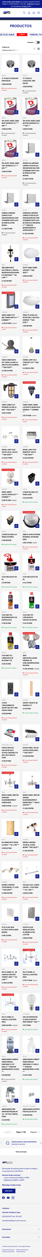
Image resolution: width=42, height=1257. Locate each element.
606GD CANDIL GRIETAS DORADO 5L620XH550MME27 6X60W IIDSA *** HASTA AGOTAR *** (31, 800)
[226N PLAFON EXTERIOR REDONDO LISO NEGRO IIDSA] (31, 520)
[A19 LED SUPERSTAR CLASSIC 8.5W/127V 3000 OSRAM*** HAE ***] (31, 1002)
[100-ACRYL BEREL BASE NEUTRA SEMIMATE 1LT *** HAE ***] (31, 106)
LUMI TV (18, 34)
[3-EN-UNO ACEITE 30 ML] (10, 562)
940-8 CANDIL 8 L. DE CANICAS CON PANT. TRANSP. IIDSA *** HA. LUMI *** (9, 975)
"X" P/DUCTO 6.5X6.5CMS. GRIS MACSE (29, 80)
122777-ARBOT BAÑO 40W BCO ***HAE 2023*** (30, 270)
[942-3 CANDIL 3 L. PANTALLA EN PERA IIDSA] (31, 958)
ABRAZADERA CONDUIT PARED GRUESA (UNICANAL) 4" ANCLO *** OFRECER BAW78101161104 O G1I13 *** (31, 1065)
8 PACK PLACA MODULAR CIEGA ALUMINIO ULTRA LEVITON (29, 931)
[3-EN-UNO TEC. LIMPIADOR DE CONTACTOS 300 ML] (31, 600)
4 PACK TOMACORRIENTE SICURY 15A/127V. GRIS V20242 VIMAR (10, 706)
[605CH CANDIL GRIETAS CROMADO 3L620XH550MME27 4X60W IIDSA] (10, 780)
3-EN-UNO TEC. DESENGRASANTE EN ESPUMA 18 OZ (9, 617)
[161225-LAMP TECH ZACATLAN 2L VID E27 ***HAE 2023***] (10, 435)
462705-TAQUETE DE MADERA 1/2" (30, 704)
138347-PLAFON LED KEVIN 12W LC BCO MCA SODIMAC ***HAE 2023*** (31, 318)
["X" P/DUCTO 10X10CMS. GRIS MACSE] (10, 64)
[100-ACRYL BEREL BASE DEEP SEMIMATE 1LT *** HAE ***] (10, 106)
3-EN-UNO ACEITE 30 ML (9, 578)
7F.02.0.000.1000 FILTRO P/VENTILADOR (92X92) (10, 929)
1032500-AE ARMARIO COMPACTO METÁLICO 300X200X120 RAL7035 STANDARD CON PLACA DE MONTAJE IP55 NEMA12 (31, 169)
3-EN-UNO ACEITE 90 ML (30, 578)
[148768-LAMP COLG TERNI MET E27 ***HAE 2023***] (31, 345)
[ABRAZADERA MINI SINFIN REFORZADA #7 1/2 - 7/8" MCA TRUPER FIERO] (10, 1095)
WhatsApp (8, 1191)
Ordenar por (5, 47)
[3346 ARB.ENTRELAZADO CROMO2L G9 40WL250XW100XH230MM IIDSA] (31, 641)
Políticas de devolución (22, 1249)
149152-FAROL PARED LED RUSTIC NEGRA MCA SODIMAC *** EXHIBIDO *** (31, 408)
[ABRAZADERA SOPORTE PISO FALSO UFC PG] (31, 1095)
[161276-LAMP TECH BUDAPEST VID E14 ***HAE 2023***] (31, 435)
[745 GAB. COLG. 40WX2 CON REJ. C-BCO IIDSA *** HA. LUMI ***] (31, 870)
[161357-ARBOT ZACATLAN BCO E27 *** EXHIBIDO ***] (10, 477)
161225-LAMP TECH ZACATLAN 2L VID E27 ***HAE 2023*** (9, 452)
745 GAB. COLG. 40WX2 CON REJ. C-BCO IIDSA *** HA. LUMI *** (31, 887)
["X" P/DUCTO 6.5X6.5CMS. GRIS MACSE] (31, 64)
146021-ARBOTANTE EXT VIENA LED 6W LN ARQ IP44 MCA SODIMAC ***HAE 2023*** (10, 363)
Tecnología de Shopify (24, 1246)
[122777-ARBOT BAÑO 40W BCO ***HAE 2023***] (31, 253)
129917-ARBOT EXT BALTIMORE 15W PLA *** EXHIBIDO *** (10, 317)
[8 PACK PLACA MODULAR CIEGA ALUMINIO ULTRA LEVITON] (31, 913)
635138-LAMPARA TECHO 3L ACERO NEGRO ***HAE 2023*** (31, 844)
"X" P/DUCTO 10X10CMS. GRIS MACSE (10, 79)
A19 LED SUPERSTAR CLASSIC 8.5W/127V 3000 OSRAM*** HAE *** (31, 1019)
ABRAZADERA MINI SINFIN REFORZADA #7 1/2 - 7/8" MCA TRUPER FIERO (10, 1113)
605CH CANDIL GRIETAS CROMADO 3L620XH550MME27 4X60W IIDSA (10, 798)
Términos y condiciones (8, 1251)
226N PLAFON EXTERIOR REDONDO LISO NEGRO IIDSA (31, 536)
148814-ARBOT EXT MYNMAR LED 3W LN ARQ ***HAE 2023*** (9, 407)
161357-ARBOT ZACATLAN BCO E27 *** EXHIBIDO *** (10, 494)
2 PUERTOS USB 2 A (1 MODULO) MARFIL (9, 535)
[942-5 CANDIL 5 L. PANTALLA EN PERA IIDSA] (10, 1002)
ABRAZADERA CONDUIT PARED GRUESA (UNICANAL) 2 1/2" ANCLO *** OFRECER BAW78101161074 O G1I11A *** (10, 1065)
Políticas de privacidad (8, 1249)
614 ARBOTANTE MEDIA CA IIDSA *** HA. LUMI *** (10, 843)
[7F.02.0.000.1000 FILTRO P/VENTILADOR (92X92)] (10, 913)
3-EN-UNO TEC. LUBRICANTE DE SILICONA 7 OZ (7, 657)
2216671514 (30, 4)
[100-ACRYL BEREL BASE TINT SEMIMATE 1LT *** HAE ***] (10, 149)
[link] (8, 1132)
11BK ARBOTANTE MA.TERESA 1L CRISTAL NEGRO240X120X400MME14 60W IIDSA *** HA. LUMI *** (10, 272)
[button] (33, 12)
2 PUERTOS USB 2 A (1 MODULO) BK (30, 493)
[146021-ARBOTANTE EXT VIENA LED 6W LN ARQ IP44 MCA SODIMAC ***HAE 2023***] (10, 345)
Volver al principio (21, 1152)
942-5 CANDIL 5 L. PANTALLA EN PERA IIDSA (9, 1019)
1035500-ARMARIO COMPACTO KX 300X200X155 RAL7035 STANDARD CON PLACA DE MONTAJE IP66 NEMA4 (10, 219)
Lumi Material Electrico (12, 1246)
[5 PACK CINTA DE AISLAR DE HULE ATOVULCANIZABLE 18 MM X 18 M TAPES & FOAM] (10, 733)
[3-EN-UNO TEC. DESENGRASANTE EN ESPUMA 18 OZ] (10, 600)
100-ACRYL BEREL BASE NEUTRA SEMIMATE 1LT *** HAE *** (31, 123)
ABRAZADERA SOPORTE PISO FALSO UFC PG (31, 1110)
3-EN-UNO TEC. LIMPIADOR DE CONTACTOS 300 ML (30, 617)
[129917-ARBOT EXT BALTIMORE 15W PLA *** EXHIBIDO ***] (10, 300)
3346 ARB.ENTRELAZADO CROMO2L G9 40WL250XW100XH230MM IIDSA (31, 660)
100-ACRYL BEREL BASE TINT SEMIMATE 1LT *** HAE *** (10, 165)
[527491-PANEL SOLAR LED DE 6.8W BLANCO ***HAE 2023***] (31, 733)
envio (25, 6)
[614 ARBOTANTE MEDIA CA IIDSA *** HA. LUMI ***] (10, 828)
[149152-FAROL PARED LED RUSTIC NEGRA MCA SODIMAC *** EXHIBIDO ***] (31, 390)
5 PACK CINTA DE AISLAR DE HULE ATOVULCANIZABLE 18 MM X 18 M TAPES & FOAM (10, 753)
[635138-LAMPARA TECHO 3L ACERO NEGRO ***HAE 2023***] (31, 828)
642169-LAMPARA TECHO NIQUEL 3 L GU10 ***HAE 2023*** (10, 887)
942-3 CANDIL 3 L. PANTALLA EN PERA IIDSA (30, 974)
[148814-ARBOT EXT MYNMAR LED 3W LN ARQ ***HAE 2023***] (10, 390)
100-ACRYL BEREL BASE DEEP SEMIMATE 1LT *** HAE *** (10, 123)
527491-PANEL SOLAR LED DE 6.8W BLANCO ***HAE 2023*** (30, 750)
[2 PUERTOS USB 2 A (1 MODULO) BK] (31, 477)
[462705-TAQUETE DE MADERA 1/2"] (31, 688)
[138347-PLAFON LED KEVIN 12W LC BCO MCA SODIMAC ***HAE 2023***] (31, 300)
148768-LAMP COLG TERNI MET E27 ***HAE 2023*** (31, 362)
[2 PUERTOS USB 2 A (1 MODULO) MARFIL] (10, 520)
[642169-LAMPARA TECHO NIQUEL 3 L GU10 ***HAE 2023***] (10, 870)
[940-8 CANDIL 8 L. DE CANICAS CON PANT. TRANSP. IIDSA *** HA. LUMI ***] (10, 958)
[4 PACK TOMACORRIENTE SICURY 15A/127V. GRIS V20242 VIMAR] (10, 688)
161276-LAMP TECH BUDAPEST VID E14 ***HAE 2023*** (29, 452)
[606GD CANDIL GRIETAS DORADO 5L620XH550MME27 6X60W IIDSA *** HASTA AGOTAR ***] (31, 780)
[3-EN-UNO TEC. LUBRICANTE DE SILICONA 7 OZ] (10, 641)
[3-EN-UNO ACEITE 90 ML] (31, 562)
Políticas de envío (20, 1251)
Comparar (30, 42)
